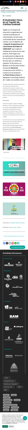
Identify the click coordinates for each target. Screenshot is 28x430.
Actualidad (6, 397)
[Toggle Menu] (22, 8)
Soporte (6, 410)
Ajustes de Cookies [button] (10, 422)
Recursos (17, 400)
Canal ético (14, 410)
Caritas (14, 227)
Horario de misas (8, 387)
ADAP (19, 387)
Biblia (5, 390)
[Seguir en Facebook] (11, 2)
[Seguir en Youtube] (18, 2)
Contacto (23, 4)
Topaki (19, 227)
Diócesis (6, 395)
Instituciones (7, 402)
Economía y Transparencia (10, 405)
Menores (6, 407)
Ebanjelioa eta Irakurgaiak (10, 384)
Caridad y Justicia (15, 222)
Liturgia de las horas (9, 381)
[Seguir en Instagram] (16, 2)
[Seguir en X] (13, 2)
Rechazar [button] (11, 426)
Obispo (13, 395)
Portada (22, 222)
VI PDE (6, 378)
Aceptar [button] (5, 426)
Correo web (15, 407)
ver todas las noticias (17, 247)
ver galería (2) (19, 147)
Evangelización (7, 400)
